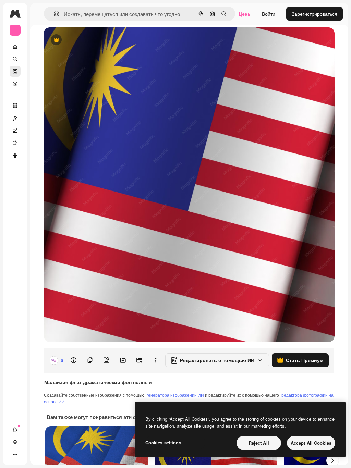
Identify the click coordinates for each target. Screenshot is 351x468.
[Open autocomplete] (53, 13)
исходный (89, 40)
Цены (245, 13)
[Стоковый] (15, 71)
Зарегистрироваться (314, 13)
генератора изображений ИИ (175, 395)
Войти (268, 13)
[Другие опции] (155, 360)
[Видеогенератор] (15, 142)
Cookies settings (163, 442)
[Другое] (15, 454)
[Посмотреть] (15, 83)
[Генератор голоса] (15, 155)
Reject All (259, 443)
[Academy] (15, 441)
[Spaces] (15, 118)
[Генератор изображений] (15, 130)
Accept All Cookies (311, 443)
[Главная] (15, 46)
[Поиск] (15, 58)
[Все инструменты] (15, 105)
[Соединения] (15, 429)
